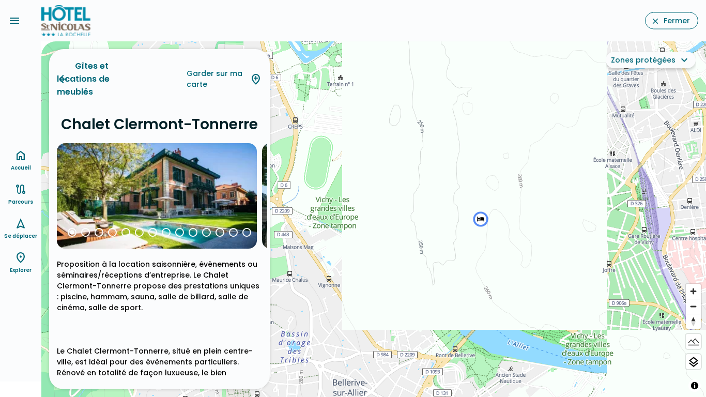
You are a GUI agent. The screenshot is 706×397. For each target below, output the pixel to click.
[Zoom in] (693, 291)
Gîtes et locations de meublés (83, 79)
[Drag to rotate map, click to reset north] (693, 321)
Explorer (21, 270)
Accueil (21, 168)
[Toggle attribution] (694, 385)
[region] (373, 219)
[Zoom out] (693, 306)
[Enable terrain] (693, 341)
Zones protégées (643, 60)
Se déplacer (20, 236)
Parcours (20, 202)
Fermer (677, 21)
